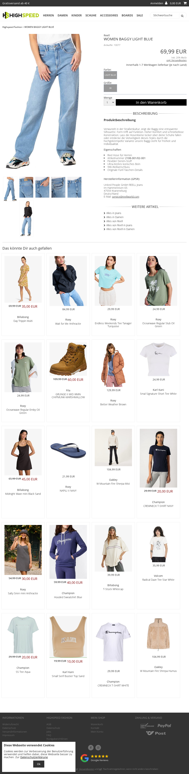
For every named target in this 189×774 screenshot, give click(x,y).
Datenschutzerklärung (34, 757)
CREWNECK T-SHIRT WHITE (113, 685)
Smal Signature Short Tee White (158, 393)
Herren (48, 15)
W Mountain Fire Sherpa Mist (113, 483)
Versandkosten (86, 768)
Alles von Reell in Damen (120, 229)
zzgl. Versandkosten (176, 60)
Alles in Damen (114, 217)
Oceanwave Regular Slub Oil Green (158, 324)
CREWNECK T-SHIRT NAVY (158, 506)
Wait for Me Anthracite (68, 323)
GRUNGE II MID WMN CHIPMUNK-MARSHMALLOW (68, 395)
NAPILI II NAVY (68, 490)
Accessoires (109, 15)
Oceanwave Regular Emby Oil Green (23, 411)
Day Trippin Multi (23, 321)
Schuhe (90, 15)
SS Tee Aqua (23, 672)
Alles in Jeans (113, 213)
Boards (127, 15)
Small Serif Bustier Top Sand (68, 676)
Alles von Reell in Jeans (119, 225)
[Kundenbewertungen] (94, 761)
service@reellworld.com (125, 196)
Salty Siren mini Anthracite (23, 593)
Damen (63, 15)
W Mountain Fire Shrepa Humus (158, 671)
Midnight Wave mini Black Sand (23, 493)
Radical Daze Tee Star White (158, 579)
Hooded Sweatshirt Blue (68, 597)
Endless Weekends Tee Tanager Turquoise (113, 324)
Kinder (76, 15)
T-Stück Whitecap (113, 589)
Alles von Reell (114, 221)
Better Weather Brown (113, 404)
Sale (140, 15)
